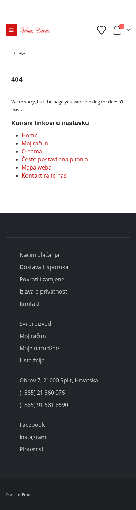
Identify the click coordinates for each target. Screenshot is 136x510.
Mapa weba (37, 167)
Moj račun (35, 143)
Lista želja (32, 360)
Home (30, 135)
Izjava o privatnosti (44, 291)
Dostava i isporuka (44, 267)
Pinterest (32, 449)
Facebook (32, 425)
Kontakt (30, 304)
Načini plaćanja (39, 255)
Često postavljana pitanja (55, 159)
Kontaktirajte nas (44, 175)
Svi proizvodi (36, 324)
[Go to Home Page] (7, 53)
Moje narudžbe (39, 348)
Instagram (33, 437)
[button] (11, 30)
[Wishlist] (101, 30)
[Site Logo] (35, 30)
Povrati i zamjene (42, 279)
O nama (32, 151)
